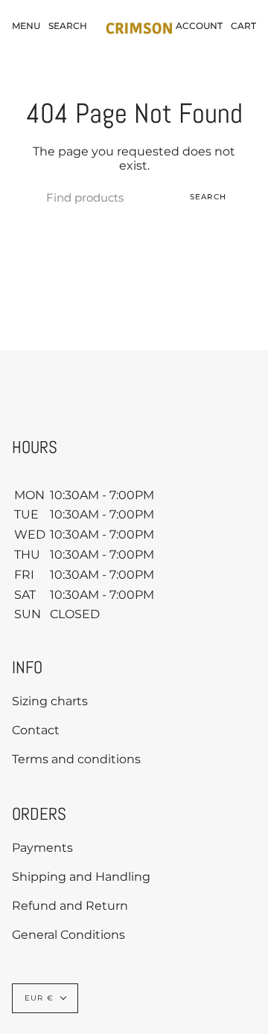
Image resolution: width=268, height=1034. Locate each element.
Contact (36, 730)
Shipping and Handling (81, 877)
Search (208, 197)
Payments (42, 848)
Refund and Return (70, 906)
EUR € (39, 998)
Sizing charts (50, 701)
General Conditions (68, 935)
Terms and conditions (76, 759)
